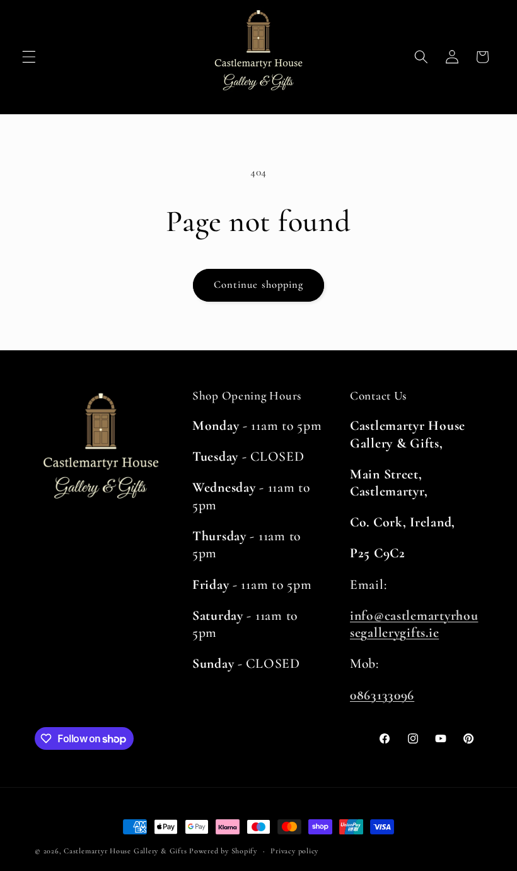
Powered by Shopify (223, 850)
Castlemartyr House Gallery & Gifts (125, 850)
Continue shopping (259, 284)
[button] (29, 57)
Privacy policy (294, 850)
